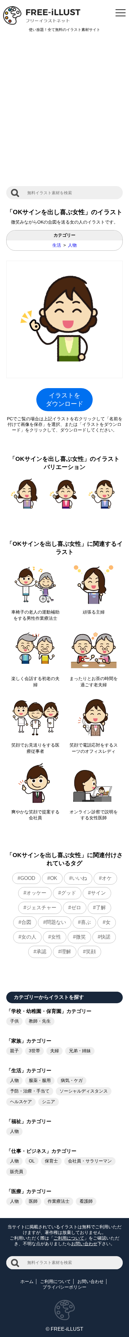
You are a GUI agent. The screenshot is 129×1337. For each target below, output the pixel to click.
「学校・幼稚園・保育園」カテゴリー (48, 1011)
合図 (26, 922)
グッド (68, 892)
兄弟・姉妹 (80, 1050)
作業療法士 (59, 1201)
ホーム (27, 1281)
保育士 (51, 1160)
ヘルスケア (21, 1101)
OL (32, 1160)
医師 (33, 1201)
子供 (14, 1021)
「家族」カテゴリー (28, 1040)
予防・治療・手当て (29, 1090)
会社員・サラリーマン (90, 1160)
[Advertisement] (64, 112)
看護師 (86, 1201)
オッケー (36, 892)
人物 (72, 245)
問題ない (56, 922)
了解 (101, 907)
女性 (56, 937)
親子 (14, 1050)
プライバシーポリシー (64, 1287)
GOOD (27, 878)
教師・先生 (40, 1021)
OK (53, 878)
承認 (41, 951)
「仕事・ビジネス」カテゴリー (41, 1151)
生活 (56, 245)
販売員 (16, 1171)
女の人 (28, 937)
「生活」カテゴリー (28, 1070)
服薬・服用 (40, 1080)
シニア (48, 1101)
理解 (66, 951)
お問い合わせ (84, 1243)
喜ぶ (86, 922)
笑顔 (91, 951)
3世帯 (34, 1050)
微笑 (81, 937)
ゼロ (76, 907)
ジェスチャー (41, 907)
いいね (79, 878)
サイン (98, 892)
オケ (107, 878)
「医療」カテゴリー (28, 1191)
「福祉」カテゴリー (28, 1121)
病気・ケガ (72, 1080)
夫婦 (54, 1050)
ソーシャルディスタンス (83, 1090)
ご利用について (69, 1238)
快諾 (106, 937)
